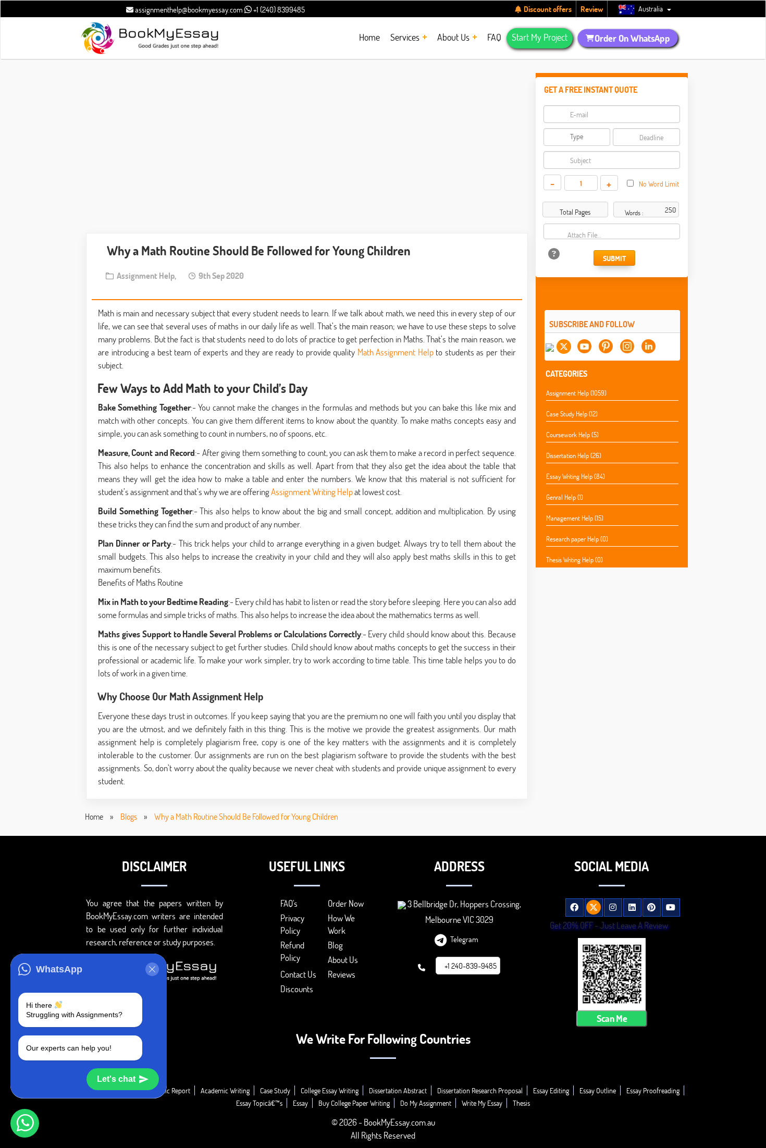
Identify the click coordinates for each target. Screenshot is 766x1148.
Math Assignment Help (395, 352)
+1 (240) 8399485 (278, 9)
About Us (343, 960)
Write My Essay (482, 1103)
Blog (335, 945)
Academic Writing (225, 1090)
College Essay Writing (330, 1090)
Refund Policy (292, 951)
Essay (300, 1103)
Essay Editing (551, 1090)
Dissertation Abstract (398, 1090)
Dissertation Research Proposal (480, 1090)
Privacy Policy (292, 924)
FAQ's (289, 903)
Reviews (341, 974)
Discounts (296, 989)
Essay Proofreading (652, 1090)
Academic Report (166, 1090)
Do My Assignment (425, 1103)
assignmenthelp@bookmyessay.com (188, 9)
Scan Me (611, 1018)
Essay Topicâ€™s (259, 1103)
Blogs (128, 816)
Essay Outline (597, 1090)
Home (94, 816)
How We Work (341, 924)
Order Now (346, 903)
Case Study (275, 1090)
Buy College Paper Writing (354, 1103)
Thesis (521, 1103)
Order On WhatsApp (632, 38)
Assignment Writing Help (312, 492)
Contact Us (298, 974)
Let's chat (116, 1079)
